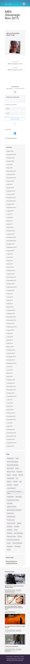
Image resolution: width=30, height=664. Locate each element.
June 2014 (10, 336)
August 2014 (10, 330)
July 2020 (9, 164)
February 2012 (11, 413)
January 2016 (11, 274)
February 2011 (11, 429)
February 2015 (11, 310)
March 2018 (10, 187)
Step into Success (11, 536)
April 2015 (10, 303)
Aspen (17, 458)
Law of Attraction (11, 488)
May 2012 (10, 406)
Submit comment (15, 119)
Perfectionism (10, 513)
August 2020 (10, 161)
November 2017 (11, 201)
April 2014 (10, 343)
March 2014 (10, 346)
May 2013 (10, 373)
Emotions (20, 475)
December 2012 (11, 386)
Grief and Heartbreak (10, 592)
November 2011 (11, 419)
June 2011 (10, 423)
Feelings (9, 481)
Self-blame (9, 526)
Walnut (9, 549)
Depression (19, 471)
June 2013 (10, 370)
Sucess (9, 543)
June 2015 (10, 297)
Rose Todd (17, 22)
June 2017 (10, 217)
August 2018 (10, 181)
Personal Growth (11, 516)
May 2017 (10, 221)
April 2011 (10, 426)
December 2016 (11, 237)
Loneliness (8, 651)
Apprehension (10, 458)
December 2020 (11, 154)
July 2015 (9, 293)
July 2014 (9, 333)
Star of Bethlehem (18, 533)
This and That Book (17, 543)
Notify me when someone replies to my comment (16, 117)
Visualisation (17, 546)
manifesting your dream (13, 500)
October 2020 (11, 158)
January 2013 (11, 383)
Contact (22, 656)
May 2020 (10, 168)
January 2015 (11, 313)
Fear (17, 478)
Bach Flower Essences (12, 461)
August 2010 (10, 446)
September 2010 (11, 443)
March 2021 (10, 151)
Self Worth (9, 530)
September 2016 (11, 247)
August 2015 (10, 290)
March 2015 (10, 307)
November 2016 (11, 240)
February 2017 (11, 230)
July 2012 (9, 399)
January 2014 (11, 353)
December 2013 (11, 356)
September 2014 (11, 327)
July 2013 (9, 366)
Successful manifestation (13, 540)
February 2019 (11, 174)
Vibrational (9, 546)
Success (20, 536)
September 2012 (11, 396)
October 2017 (11, 204)
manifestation (10, 496)
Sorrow (15, 530)
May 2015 (10, 300)
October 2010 (11, 439)
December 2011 (11, 416)
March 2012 (10, 409)
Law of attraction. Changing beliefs (14, 492)
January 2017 (11, 234)
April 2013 (10, 376)
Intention (16, 485)
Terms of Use (16, 656)
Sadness (19, 523)
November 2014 (11, 320)
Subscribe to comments (12, 138)
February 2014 (11, 350)
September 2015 (11, 287)
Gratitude (15, 481)
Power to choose (11, 523)
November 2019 (11, 171)
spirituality (9, 533)
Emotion (15, 475)
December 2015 (11, 277)
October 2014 (11, 323)
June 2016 (10, 257)
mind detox (10, 503)
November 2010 (11, 436)
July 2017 (9, 214)
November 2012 (11, 390)
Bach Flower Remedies (12, 465)
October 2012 (11, 393)
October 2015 (11, 283)
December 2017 (11, 197)
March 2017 (10, 227)
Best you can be (11, 471)
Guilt (20, 481)
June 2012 (10, 403)
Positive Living (10, 520)
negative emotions (11, 506)
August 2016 (10, 250)
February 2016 (11, 270)
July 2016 (9, 254)
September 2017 (11, 207)
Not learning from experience (14, 510)
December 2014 (11, 317)
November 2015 (11, 280)
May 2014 (10, 340)
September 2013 (11, 363)
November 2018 (11, 177)
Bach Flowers (10, 468)
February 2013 (11, 380)
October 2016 (11, 244)
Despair (9, 475)
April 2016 (10, 264)
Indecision (9, 485)
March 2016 (10, 267)
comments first (19, 88)
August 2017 (10, 211)
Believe (17, 468)
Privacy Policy (9, 656)
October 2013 (11, 360)
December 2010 (11, 433)
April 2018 (10, 184)
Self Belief (16, 526)
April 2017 (10, 224)
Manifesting (19, 496)
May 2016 (10, 260)
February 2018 (11, 191)
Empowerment (10, 478)
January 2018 (11, 194)
